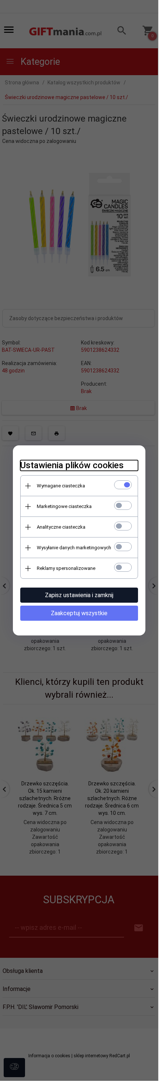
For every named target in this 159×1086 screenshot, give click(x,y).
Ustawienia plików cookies (72, 465)
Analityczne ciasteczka (61, 527)
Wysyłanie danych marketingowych (74, 547)
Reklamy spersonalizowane (66, 568)
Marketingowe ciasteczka (64, 506)
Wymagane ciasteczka (61, 485)
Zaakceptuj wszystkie (79, 613)
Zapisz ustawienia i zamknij (79, 595)
